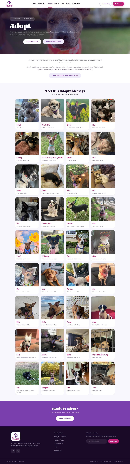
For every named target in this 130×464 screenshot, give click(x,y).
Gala (62, 4)
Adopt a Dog (106, 4)
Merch (68, 4)
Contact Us (76, 4)
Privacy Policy (94, 461)
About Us (41, 4)
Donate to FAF (58, 443)
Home (34, 4)
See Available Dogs (53, 42)
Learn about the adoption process (65, 75)
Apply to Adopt (32, 42)
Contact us (57, 450)
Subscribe (113, 441)
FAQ (55, 447)
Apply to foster (59, 440)
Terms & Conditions (105, 461)
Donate (119, 4)
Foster (56, 4)
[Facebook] (13, 451)
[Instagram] (18, 451)
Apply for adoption (60, 437)
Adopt (50, 4)
